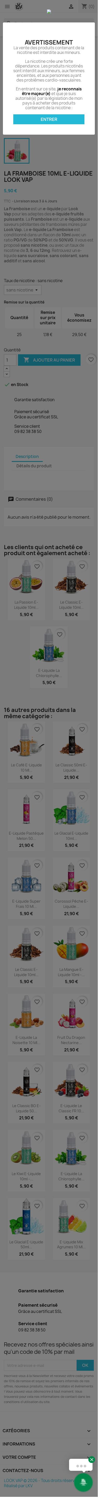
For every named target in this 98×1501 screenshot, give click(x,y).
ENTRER (49, 119)
